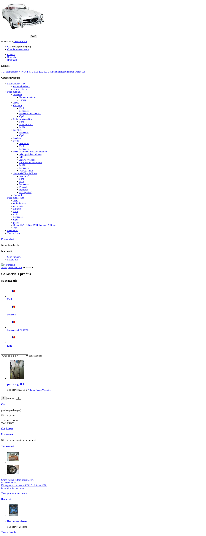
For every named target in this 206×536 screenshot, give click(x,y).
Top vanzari (7, 446)
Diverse (17, 208)
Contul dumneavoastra (18, 49)
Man (21, 181)
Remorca (23, 189)
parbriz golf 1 (15, 384)
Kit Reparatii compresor (30, 162)
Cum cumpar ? (14, 257)
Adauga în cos (34, 390)
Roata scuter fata (9, 482)
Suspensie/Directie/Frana (25, 173)
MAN (22, 127)
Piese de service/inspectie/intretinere (30, 151)
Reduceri (6, 499)
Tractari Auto (13, 233)
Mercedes (24, 111)
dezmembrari (12, 71)
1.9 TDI (34, 71)
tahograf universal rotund (13, 488)
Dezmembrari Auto (16, 83)
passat (16, 222)
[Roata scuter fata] (13, 474)
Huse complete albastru (17, 521)
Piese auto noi (14, 91)
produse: (11, 398)
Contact (11, 54)
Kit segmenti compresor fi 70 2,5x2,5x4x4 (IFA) (24, 485)
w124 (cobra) (25, 192)
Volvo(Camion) (26, 170)
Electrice (17, 130)
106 (83, 71)
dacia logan (18, 206)
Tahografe (18, 195)
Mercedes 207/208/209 (30, 113)
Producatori (7, 239)
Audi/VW (24, 143)
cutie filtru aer (19, 203)
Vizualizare (47, 390)
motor (71, 71)
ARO (22, 157)
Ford (21, 108)
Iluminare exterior (27, 97)
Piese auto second (15, 198)
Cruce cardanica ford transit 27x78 (17, 480)
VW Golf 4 (24, 71)
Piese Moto (12, 230)
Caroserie (17, 105)
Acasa (4, 267)
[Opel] (13, 342)
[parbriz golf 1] (17, 378)
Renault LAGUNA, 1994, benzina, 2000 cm (34, 225)
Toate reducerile (8, 532)
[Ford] (13, 296)
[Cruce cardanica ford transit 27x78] (13, 462)
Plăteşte (9, 428)
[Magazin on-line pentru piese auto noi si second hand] (23, 28)
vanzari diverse (20, 89)
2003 (41, 71)
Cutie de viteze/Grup (23, 119)
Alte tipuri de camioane (30, 154)
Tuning (22, 100)
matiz (15, 214)
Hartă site (11, 57)
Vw (15, 227)
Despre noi (12, 259)
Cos (9, 46)
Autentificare (20, 41)
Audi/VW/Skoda (27, 159)
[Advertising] (8, 264)
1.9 (45, 71)
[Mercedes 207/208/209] (13, 327)
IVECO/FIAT (26, 124)
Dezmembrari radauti (58, 71)
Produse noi (7, 434)
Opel (21, 116)
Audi (15, 200)
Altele (16, 102)
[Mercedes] (13, 312)
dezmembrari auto (21, 86)
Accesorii (17, 94)
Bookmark (12, 60)
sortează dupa (35, 355)
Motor (16, 140)
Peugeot (23, 187)
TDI (3, 71)
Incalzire (17, 138)
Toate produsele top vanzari (14, 493)
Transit (77, 71)
